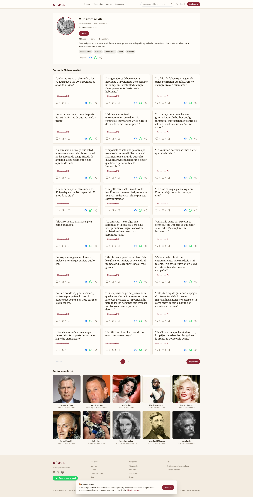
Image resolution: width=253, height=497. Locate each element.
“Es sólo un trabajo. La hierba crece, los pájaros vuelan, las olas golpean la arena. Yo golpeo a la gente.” (175, 335)
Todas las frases (97, 473)
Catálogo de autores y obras (178, 466)
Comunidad (119, 4)
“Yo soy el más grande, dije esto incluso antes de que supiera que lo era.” (75, 260)
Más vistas (133, 469)
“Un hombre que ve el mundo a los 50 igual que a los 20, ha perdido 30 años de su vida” (75, 82)
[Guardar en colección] (69, 103)
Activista (98, 51)
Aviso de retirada (173, 469)
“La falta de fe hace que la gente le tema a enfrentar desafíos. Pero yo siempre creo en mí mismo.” (174, 82)
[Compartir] (100, 58)
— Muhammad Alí (62, 96)
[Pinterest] (62, 472)
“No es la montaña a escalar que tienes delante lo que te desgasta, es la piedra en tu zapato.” (75, 335)
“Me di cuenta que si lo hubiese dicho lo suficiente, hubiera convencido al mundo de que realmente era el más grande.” (126, 262)
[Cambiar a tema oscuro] (177, 4)
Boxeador (130, 51)
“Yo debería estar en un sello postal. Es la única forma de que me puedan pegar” (75, 117)
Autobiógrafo (110, 51)
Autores (109, 4)
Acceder (183, 4)
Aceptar (168, 487)
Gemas (131, 477)
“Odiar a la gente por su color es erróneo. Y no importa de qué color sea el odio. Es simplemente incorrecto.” (174, 226)
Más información (132, 490)
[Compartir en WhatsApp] (95, 58)
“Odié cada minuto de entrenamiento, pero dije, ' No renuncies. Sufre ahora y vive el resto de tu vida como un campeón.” (126, 119)
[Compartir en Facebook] (90, 58)
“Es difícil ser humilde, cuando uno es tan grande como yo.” (125, 334)
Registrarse (193, 4)
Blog (92, 477)
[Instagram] (58, 472)
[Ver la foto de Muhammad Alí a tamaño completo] (65, 26)
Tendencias (98, 4)
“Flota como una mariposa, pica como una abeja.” (73, 223)
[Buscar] (172, 4)
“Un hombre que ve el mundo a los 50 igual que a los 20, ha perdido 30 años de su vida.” (75, 192)
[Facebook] (54, 472)
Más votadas (133, 466)
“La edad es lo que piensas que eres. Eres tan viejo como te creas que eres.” (175, 192)
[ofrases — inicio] (60, 4)
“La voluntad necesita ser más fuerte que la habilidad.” (176, 151)
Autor (121, 51)
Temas (93, 469)
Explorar (87, 4)
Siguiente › (193, 361)
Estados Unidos (85, 51)
